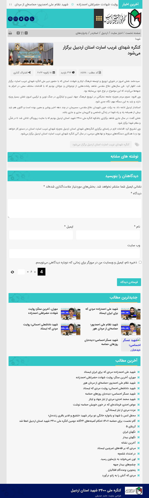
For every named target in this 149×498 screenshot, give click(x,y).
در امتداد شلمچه (127, 454)
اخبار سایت (117, 33)
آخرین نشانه (128, 443)
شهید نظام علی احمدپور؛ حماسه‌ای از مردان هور (43, 4)
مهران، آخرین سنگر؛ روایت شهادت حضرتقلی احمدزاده (114, 4)
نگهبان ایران (129, 432)
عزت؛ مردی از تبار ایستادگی (121, 410)
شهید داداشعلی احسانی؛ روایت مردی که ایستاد (40, 326)
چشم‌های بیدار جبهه (124, 464)
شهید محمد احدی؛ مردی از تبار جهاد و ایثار (112, 399)
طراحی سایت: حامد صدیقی (108, 496)
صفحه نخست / (131, 33)
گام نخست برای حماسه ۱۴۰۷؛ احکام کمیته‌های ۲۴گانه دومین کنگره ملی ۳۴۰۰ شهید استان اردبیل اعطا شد (77, 421)
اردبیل (104, 33)
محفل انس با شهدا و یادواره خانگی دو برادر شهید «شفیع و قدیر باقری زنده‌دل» (92, 415)
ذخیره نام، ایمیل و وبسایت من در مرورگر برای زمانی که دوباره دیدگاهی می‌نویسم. (86, 262)
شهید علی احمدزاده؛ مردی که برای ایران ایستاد (101, 311)
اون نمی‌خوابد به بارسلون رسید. (118, 459)
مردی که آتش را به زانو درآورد (119, 475)
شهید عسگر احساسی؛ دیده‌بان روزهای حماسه (101, 342)
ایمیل (68, 226)
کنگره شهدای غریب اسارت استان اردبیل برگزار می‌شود (101, 50)
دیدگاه (136, 193)
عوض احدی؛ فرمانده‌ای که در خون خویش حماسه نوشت (104, 405)
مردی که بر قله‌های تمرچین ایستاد (116, 448)
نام (137, 226)
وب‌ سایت (133, 245)
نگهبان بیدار (129, 437)
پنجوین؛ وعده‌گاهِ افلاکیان (122, 470)
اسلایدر (94, 33)
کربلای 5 (131, 426)
